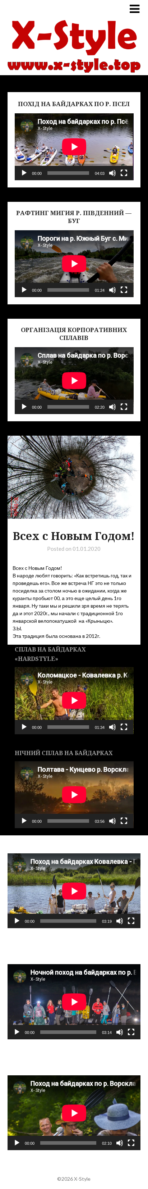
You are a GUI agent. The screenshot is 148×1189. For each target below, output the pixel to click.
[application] (74, 146)
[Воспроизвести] (24, 173)
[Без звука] (112, 173)
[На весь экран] (124, 173)
